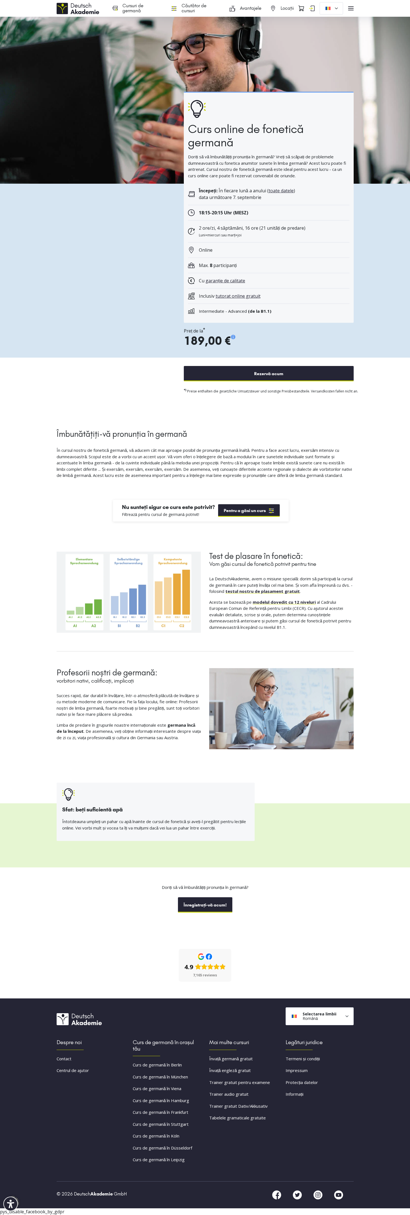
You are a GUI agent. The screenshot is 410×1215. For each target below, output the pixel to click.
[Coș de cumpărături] (301, 8)
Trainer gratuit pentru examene (239, 1082)
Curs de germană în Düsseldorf (162, 1148)
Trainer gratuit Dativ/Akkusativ (238, 1106)
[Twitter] (298, 1194)
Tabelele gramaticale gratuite (237, 1118)
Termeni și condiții (303, 1058)
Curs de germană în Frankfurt (160, 1112)
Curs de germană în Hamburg (161, 1100)
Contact (64, 1058)
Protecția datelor (302, 1082)
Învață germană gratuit (231, 1058)
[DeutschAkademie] (79, 8)
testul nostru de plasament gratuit (262, 591)
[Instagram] (318, 1194)
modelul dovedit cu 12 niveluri (284, 602)
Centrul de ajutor (73, 1070)
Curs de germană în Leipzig (159, 1159)
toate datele (281, 191)
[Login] (312, 8)
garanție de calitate (225, 281)
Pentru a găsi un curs (245, 510)
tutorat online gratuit (238, 296)
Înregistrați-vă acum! (205, 905)
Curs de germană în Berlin (157, 1065)
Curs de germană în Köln (156, 1136)
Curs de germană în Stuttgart (161, 1124)
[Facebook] (277, 1194)
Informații (294, 1094)
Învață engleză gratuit (230, 1070)
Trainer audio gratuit (229, 1094)
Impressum (297, 1070)
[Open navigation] (351, 8)
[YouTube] (338, 1194)
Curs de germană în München (160, 1077)
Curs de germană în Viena (157, 1088)
